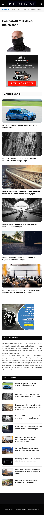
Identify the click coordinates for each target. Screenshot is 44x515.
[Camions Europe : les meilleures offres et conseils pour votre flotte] (7, 450)
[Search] (41, 3)
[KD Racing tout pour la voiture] (22, 3)
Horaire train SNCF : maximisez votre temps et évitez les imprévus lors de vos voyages (28, 407)
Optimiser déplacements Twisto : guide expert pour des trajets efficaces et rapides (26, 439)
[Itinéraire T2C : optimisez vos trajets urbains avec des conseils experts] (22, 209)
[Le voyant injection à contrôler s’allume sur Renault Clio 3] (22, 111)
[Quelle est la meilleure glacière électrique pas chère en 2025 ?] (7, 482)
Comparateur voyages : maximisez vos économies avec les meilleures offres (27, 472)
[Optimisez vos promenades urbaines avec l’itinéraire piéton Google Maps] (22, 144)
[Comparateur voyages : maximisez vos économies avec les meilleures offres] (7, 472)
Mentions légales (21, 509)
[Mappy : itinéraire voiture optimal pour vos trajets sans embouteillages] (22, 242)
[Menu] (3, 3)
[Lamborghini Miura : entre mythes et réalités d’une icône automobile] (7, 461)
